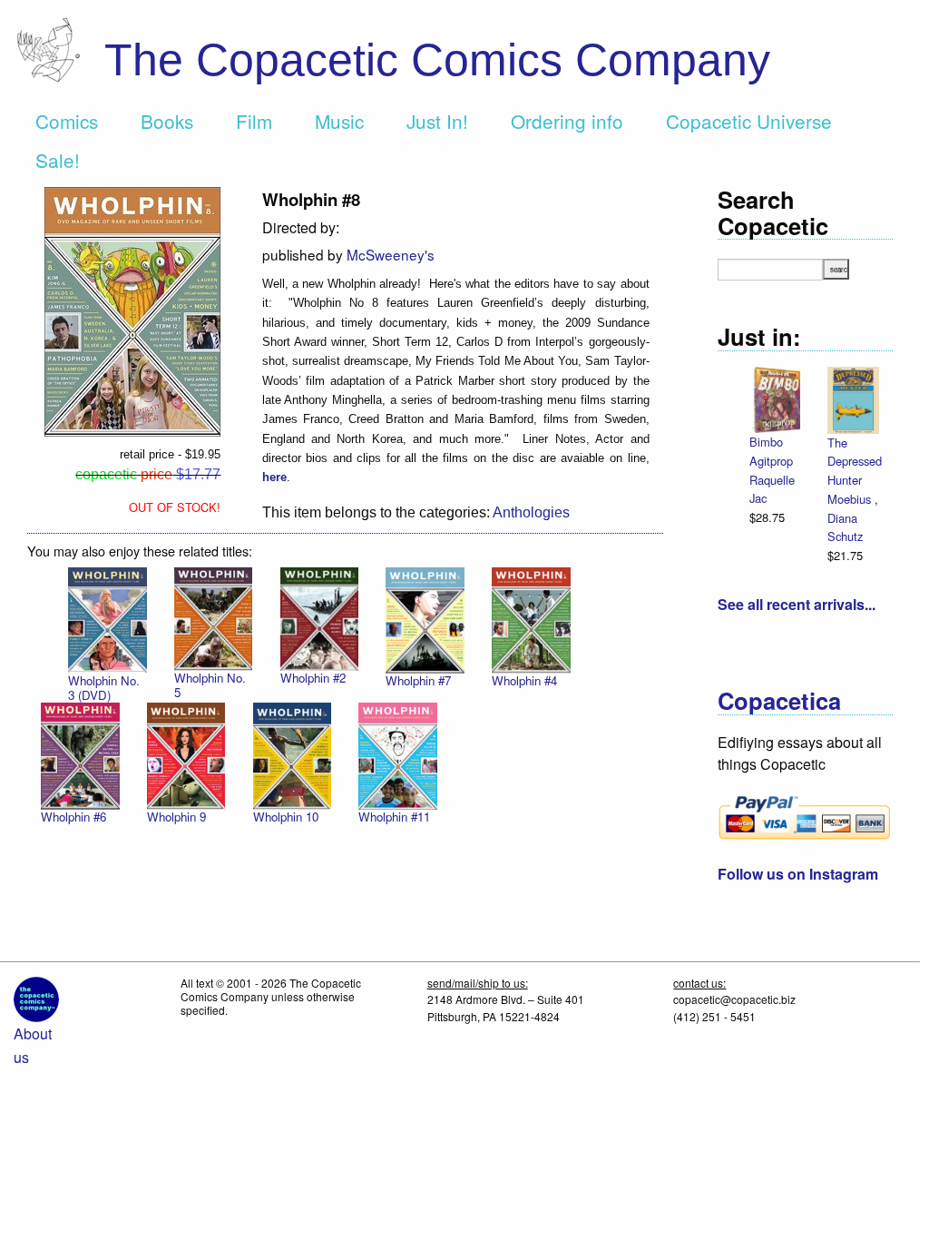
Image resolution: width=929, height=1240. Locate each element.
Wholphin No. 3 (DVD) (104, 688)
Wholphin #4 (524, 680)
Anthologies (531, 512)
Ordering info (567, 120)
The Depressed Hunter (854, 461)
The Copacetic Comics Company (437, 59)
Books (167, 120)
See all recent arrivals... (796, 604)
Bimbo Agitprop (771, 451)
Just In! (437, 120)
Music (339, 120)
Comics (66, 120)
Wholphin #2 (313, 677)
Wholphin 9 (176, 816)
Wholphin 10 (285, 816)
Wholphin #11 (394, 816)
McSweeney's (391, 254)
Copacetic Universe (749, 120)
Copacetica (779, 700)
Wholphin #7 (418, 680)
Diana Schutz (845, 527)
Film (254, 120)
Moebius (851, 498)
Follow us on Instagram (798, 873)
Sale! (57, 159)
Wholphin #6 (73, 816)
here (274, 477)
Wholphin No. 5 (210, 685)
